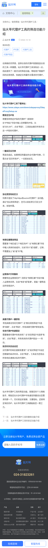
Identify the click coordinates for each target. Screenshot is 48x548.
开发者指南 (19, 512)
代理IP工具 (27, 49)
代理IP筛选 (8, 54)
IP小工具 (40, 521)
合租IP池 (6, 521)
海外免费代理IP (21, 525)
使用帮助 (15, 21)
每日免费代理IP (21, 518)
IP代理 (16, 49)
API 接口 (33, 518)
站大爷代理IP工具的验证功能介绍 (25, 420)
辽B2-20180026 (32, 487)
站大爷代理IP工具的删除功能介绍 (25, 416)
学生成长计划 (42, 518)
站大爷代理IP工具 (28, 21)
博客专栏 (33, 525)
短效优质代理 (8, 515)
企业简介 (40, 512)
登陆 (36, 4)
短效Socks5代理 (9, 525)
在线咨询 (12, 543)
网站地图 (40, 525)
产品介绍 (33, 512)
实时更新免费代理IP (22, 521)
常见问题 (33, 521)
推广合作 (40, 515)
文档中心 (9, 13)
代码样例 (19, 515)
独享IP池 (6, 518)
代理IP (6, 49)
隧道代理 (6, 512)
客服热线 (35, 543)
